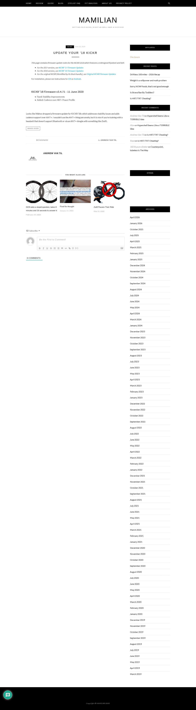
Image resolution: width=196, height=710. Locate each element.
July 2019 (134, 650)
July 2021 (134, 505)
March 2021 (135, 529)
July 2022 (134, 433)
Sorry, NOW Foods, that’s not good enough (149, 86)
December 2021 (137, 475)
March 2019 (135, 674)
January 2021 (136, 542)
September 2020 (137, 566)
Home (28, 3)
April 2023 (135, 379)
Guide (51, 3)
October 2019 (136, 632)
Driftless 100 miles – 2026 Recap (145, 74)
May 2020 (134, 590)
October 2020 (136, 560)
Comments (42, 140)
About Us (107, 3)
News (69, 46)
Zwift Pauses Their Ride (104, 207)
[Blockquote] (62, 248)
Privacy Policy (124, 3)
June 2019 (134, 656)
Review (39, 3)
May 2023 (134, 373)
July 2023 (134, 361)
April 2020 (135, 596)
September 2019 (137, 638)
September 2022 (137, 421)
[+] (76, 248)
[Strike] (51, 248)
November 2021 (137, 481)
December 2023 (137, 331)
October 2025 (136, 229)
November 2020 (137, 554)
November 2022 (137, 409)
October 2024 (136, 277)
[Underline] (47, 248)
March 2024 (135, 319)
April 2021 (135, 523)
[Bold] (40, 248)
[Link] (69, 248)
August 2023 (136, 355)
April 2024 (135, 313)
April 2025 (135, 241)
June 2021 (134, 511)
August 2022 (136, 427)
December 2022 (137, 403)
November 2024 (137, 271)
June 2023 (134, 367)
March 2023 (135, 385)
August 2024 (136, 289)
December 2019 (137, 620)
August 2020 (136, 572)
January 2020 (136, 614)
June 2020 (134, 584)
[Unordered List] (58, 248)
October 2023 (136, 343)
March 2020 (135, 602)
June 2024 (134, 301)
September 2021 (137, 493)
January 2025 (136, 259)
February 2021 (136, 536)
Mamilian (98, 20)
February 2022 (136, 463)
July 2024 (134, 295)
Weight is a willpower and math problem (148, 80)
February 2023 (136, 391)
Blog (60, 3)
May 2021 (134, 517)
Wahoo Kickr (33, 128)
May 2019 (134, 662)
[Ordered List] (55, 248)
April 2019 (135, 668)
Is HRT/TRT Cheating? (140, 98)
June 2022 (134, 439)
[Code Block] (66, 248)
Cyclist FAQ (74, 3)
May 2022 (134, 445)
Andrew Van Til (109, 140)
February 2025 (136, 253)
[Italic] (43, 248)
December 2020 (137, 548)
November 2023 (137, 337)
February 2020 (136, 608)
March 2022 (135, 457)
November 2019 (137, 626)
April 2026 (135, 217)
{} (73, 248)
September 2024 (137, 283)
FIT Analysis (91, 3)
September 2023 (137, 349)
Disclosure (135, 57)
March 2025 (135, 247)
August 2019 (136, 644)
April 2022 (135, 451)
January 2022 (136, 469)
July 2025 (134, 235)
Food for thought (67, 206)
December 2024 (137, 265)
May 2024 (134, 307)
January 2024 (136, 325)
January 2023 (136, 397)
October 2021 (136, 487)
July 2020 (134, 578)
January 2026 (136, 223)
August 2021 (136, 499)
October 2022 (136, 415)
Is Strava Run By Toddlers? (142, 92)
